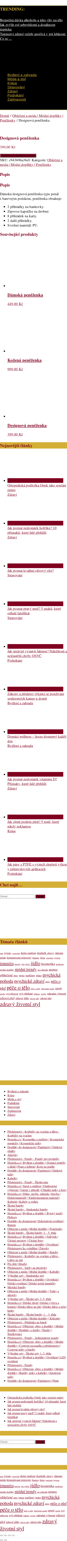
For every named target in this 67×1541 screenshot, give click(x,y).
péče (47, 981)
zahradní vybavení (56, 993)
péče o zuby (35, 988)
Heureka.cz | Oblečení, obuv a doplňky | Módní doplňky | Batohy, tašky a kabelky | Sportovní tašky (35, 1373)
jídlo (35, 963)
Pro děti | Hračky (17, 1264)
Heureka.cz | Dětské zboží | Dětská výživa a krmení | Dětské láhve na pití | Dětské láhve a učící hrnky (36, 1306)
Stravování (16, 87)
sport (58, 988)
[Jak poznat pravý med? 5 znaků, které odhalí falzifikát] (35, 603)
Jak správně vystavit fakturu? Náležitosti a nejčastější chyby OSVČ (37, 653)
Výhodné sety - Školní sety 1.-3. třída (29, 1353)
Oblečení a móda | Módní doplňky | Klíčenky (33, 1318)
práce (39, 975)
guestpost (49, 958)
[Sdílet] (9, 1535)
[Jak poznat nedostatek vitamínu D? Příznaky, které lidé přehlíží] (35, 774)
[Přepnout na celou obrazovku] (5, 1535)
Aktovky (12, 1155)
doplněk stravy (45, 953)
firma (42, 957)
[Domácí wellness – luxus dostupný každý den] (35, 731)
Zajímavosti (16, 99)
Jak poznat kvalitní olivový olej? (30, 570)
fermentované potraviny (19, 957)
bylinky (7, 953)
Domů (4, 115)
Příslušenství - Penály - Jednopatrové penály (33, 1338)
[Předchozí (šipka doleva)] (1, 1540)
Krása (12, 83)
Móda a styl (16, 79)
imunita (7, 963)
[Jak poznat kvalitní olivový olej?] (35, 565)
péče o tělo (18, 987)
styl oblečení (12, 993)
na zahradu (43, 969)
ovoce (22, 975)
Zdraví (12, 91)
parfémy (30, 975)
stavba (2, 994)
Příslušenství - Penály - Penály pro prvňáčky (33, 1159)
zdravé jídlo (22, 998)
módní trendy (26, 969)
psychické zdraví (29, 981)
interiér (17, 964)
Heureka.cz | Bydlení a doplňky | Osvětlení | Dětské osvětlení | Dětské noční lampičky (33, 1281)
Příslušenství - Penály (20, 1365)
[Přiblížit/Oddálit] (1, 1535)
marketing (60, 964)
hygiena (57, 958)
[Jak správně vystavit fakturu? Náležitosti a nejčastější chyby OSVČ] (35, 646)
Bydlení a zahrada (22, 75)
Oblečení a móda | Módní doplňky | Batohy (32, 1252)
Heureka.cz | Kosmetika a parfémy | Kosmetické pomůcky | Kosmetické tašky (35, 1141)
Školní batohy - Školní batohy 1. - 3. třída (31, 1314)
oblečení (6, 975)
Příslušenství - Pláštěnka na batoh (27, 1322)
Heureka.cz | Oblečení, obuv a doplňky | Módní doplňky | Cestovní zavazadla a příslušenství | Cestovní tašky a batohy (35, 1345)
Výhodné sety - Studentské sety (25, 1275)
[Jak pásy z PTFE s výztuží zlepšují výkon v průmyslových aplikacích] (35, 859)
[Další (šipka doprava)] (5, 1540)
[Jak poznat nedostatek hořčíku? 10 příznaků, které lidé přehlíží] (35, 523)
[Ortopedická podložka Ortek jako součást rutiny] (35, 480)
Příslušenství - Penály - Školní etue (27, 1182)
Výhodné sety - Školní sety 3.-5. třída (29, 1299)
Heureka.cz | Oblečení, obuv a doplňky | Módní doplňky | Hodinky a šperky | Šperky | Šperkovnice (35, 1330)
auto (1, 953)
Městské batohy (16, 1287)
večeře (43, 994)
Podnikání (15, 95)
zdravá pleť (7, 998)
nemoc (53, 969)
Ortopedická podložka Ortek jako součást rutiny (35, 1397)
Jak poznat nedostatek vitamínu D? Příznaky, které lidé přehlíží (32, 781)
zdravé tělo (46, 998)
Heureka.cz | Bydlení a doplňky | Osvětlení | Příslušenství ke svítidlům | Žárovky (33, 1246)
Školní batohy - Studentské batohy (27, 1209)
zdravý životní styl (20, 1003)
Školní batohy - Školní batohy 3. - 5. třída (31, 1233)
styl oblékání (26, 993)
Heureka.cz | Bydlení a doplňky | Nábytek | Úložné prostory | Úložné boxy (32, 1238)
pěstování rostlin (47, 988)
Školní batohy (15, 1205)
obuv (15, 975)
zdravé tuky (34, 998)
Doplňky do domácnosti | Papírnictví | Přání (33, 1381)
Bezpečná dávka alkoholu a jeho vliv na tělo (31, 20)
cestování (16, 953)
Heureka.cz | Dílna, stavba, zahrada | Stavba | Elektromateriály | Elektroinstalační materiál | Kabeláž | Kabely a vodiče (33, 1197)
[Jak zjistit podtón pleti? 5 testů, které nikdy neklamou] (35, 817)
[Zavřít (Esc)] (13, 1535)
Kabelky (12, 1178)
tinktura (37, 994)
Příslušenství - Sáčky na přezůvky (27, 1268)
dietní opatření (28, 953)
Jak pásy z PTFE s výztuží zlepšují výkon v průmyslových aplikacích (37, 866)
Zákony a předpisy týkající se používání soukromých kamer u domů (35, 696)
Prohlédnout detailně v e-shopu (18, 155)
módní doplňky (7, 969)
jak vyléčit (25, 964)
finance (35, 957)
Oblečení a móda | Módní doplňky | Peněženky (31, 162)
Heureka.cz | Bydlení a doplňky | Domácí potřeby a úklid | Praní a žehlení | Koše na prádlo (36, 1164)
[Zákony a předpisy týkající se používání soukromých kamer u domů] (35, 689)
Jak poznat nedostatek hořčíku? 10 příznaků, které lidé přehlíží (32, 530)
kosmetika (48, 963)
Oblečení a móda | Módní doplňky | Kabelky (33, 1272)
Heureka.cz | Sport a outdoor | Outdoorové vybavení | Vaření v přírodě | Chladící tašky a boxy (37, 1188)
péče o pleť (58, 1503)
